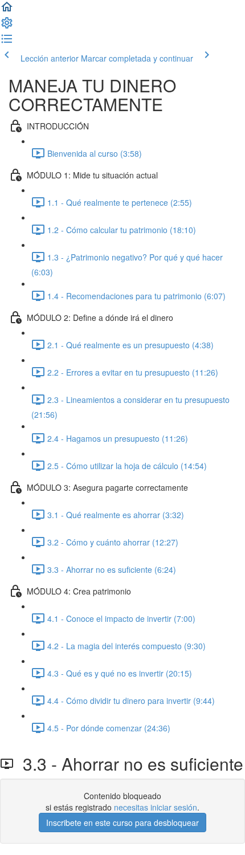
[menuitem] (7, 26)
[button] (7, 10)
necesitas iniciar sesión (155, 807)
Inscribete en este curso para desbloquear (122, 822)
